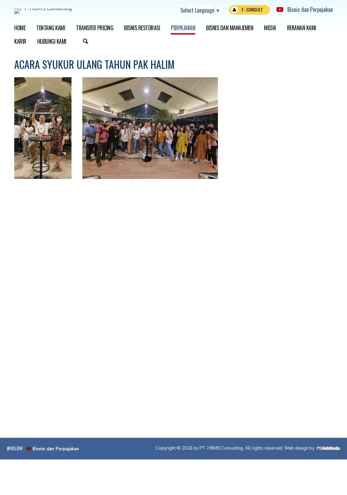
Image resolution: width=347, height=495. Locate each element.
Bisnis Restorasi (142, 28)
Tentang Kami (50, 28)
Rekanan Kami (301, 28)
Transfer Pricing (94, 28)
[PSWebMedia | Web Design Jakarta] (328, 448)
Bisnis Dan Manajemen (229, 28)
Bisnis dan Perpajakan (308, 9)
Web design (296, 448)
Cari (85, 42)
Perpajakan (183, 28)
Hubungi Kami (51, 41)
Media (270, 28)
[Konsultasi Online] (249, 11)
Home (19, 28)
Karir (20, 41)
